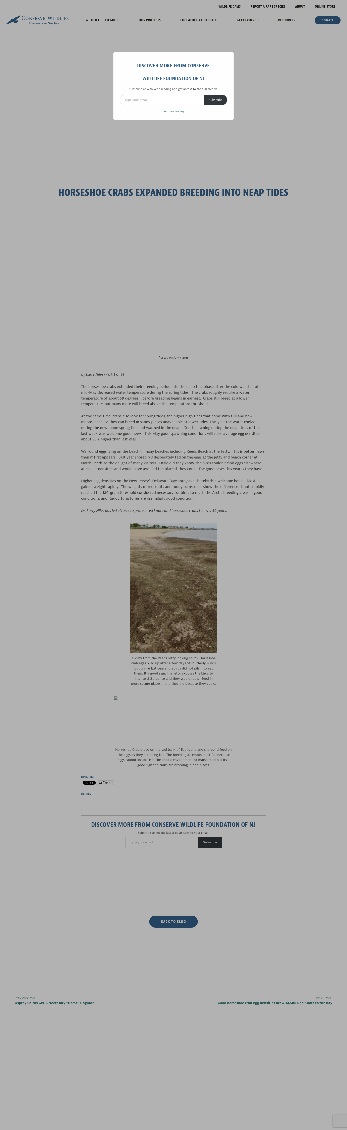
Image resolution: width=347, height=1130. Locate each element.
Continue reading (173, 111)
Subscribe (215, 100)
